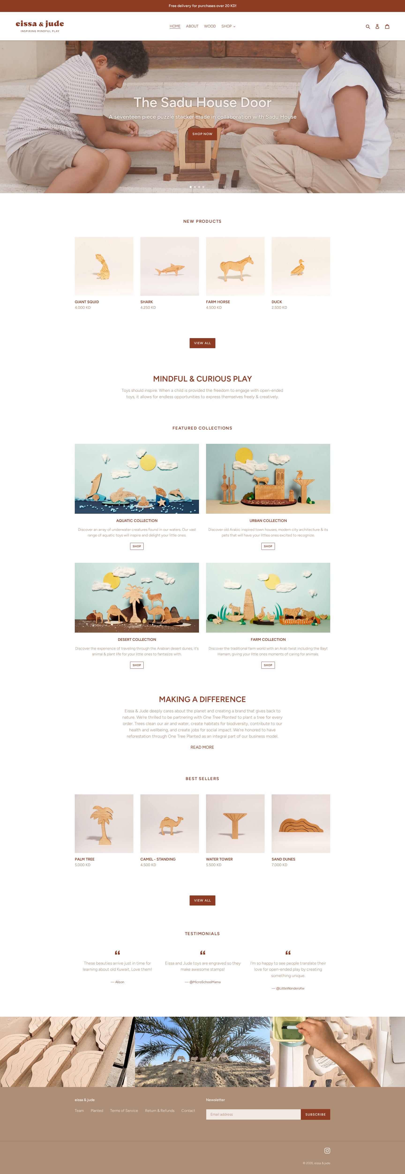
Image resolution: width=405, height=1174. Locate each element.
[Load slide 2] (195, 187)
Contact (188, 1110)
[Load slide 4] (203, 187)
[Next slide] (212, 187)
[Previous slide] (181, 187)
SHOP (268, 665)
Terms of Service (124, 1110)
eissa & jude (322, 1163)
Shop (137, 546)
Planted (97, 1110)
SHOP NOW (202, 157)
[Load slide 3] (199, 187)
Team (79, 1110)
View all (202, 343)
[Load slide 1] (191, 187)
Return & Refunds (159, 1110)
